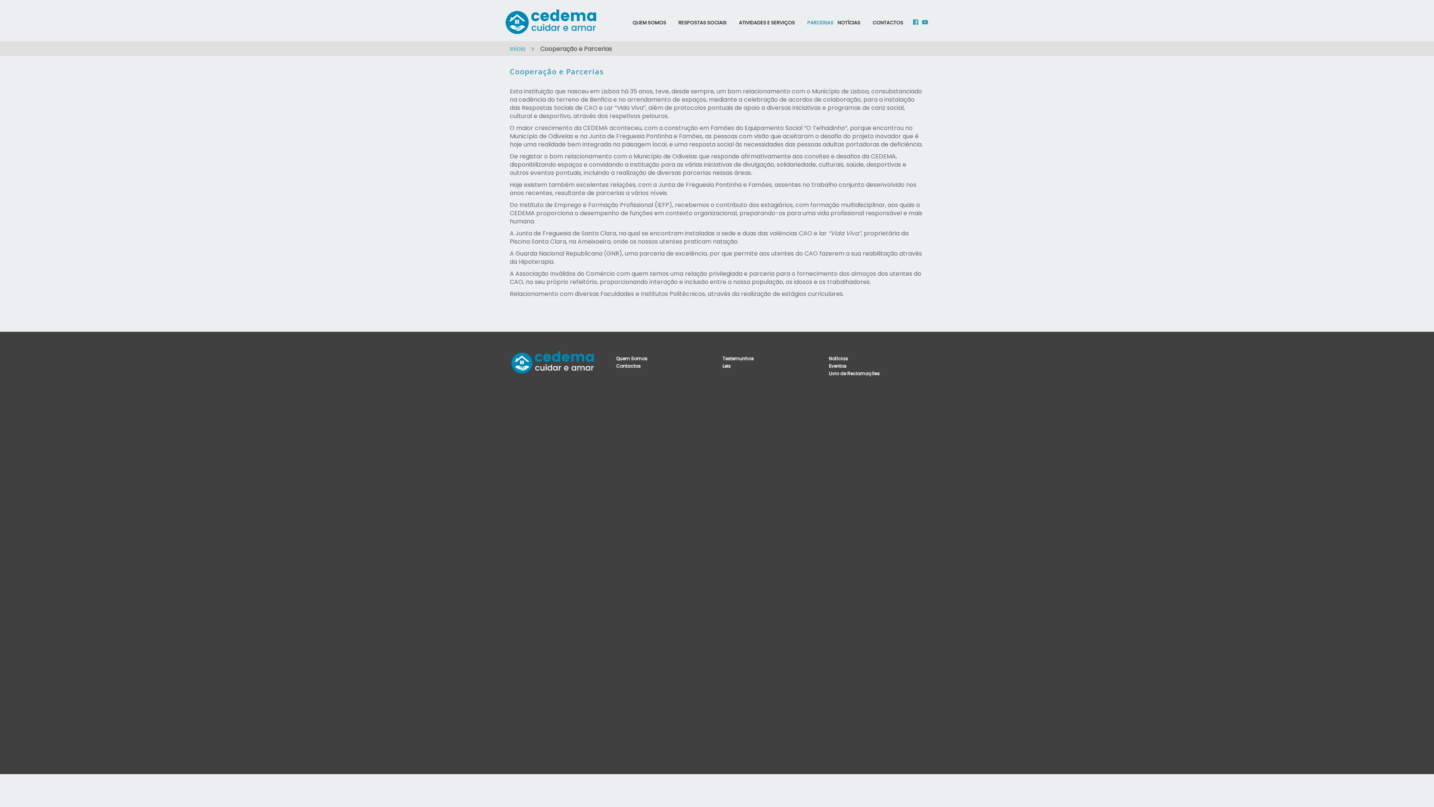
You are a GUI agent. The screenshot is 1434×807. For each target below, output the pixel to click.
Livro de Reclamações (854, 373)
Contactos (888, 22)
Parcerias (820, 22)
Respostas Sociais (703, 22)
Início (517, 48)
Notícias (849, 22)
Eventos (838, 366)
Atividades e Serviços (767, 22)
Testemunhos (738, 358)
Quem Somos (649, 22)
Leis (727, 366)
